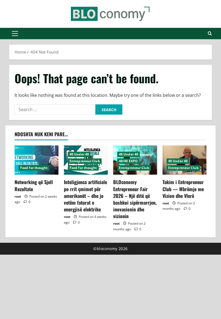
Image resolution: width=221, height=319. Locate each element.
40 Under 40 (79, 154)
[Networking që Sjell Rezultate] (36, 160)
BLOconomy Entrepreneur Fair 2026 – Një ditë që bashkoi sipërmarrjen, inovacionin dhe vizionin (135, 199)
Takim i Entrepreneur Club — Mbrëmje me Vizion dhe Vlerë (183, 188)
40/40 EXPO (128, 161)
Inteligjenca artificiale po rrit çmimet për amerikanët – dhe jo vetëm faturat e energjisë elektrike (85, 195)
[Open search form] (210, 33)
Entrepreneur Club (85, 161)
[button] (15, 33)
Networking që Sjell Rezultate (34, 185)
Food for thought (34, 167)
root (18, 196)
